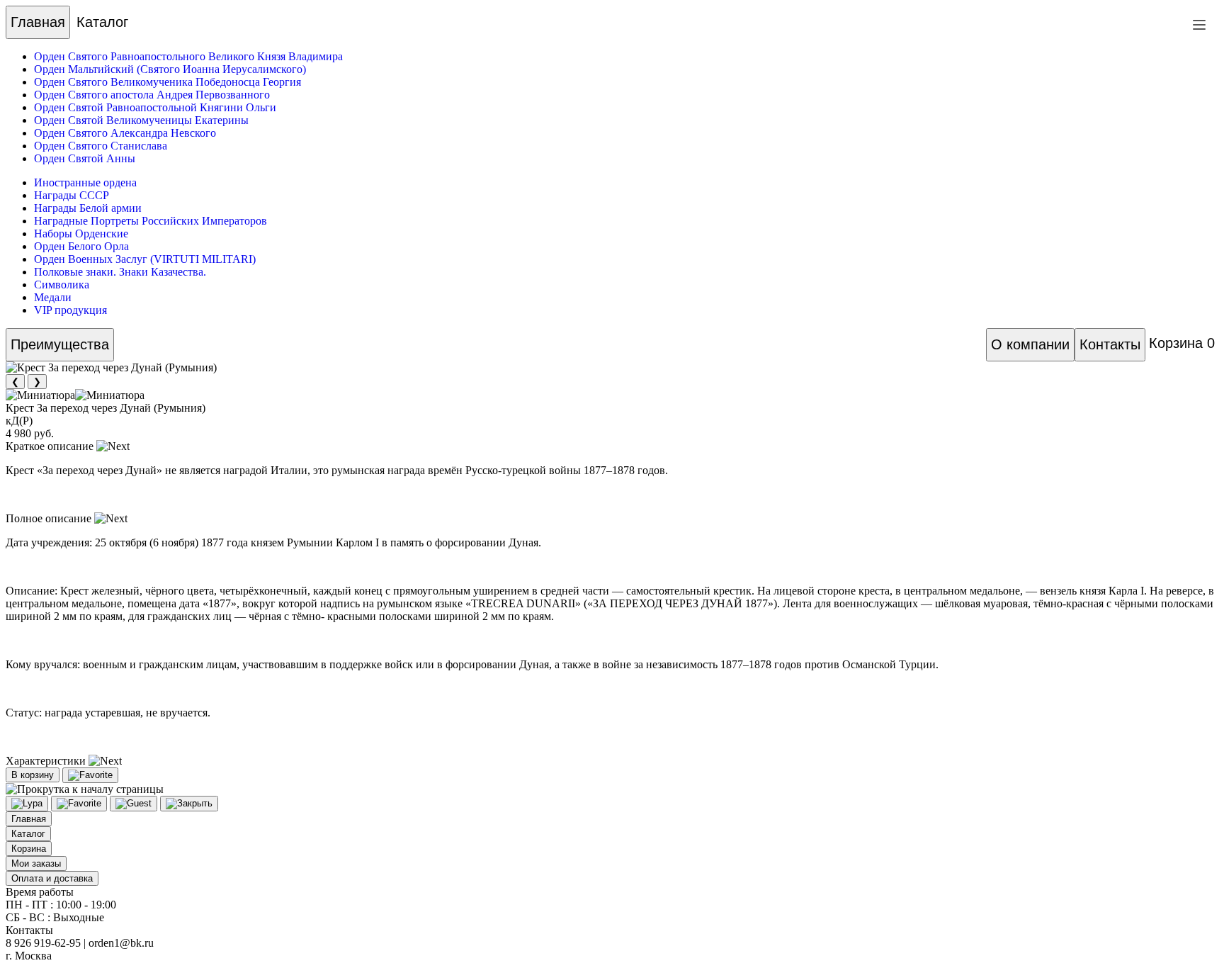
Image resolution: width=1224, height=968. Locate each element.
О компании (1030, 344)
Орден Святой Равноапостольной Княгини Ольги (155, 107)
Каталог (102, 22)
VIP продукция (70, 310)
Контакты (1110, 344)
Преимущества (60, 344)
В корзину (32, 775)
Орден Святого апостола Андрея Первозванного (152, 95)
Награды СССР (71, 195)
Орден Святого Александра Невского (125, 133)
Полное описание (50, 518)
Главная (38, 22)
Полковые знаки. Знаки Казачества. (120, 272)
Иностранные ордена (85, 182)
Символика (61, 284)
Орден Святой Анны (84, 158)
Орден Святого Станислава (100, 146)
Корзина (1182, 343)
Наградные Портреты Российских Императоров (150, 221)
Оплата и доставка (52, 878)
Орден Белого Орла (81, 246)
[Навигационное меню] (1199, 24)
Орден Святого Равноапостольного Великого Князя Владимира (188, 56)
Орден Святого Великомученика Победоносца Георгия (167, 82)
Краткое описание (51, 446)
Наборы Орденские (81, 233)
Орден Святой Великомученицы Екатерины (141, 120)
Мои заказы (36, 863)
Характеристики (47, 761)
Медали (53, 297)
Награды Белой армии (88, 208)
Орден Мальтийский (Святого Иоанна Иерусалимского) (170, 69)
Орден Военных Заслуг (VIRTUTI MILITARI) (145, 259)
